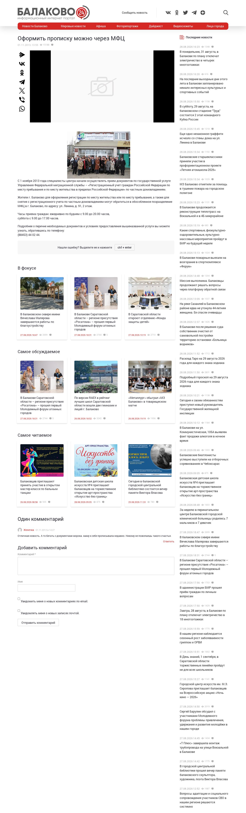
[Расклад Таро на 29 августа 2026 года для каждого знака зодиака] (212, 354)
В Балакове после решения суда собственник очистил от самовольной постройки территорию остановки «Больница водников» (203, 335)
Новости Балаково (34, 26)
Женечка (29, 530)
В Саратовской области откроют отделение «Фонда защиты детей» (147, 318)
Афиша (101, 26)
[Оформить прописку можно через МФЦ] (51, 45)
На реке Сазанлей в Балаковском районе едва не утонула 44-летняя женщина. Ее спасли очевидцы (203, 308)
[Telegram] (23, 81)
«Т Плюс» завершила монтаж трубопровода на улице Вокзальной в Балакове (204, 747)
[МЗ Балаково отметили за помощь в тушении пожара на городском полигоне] (212, 179)
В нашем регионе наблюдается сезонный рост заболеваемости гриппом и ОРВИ (201, 638)
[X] (23, 90)
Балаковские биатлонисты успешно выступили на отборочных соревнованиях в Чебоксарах (204, 459)
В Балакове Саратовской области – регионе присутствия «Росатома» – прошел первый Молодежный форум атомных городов (96, 321)
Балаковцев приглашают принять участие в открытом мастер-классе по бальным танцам (40, 486)
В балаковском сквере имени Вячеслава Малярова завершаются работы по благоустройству (40, 319)
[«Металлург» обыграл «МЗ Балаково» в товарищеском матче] (150, 377)
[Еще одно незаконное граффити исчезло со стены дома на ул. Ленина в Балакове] (212, 129)
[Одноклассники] (23, 72)
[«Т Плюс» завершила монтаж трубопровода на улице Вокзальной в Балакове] (212, 738)
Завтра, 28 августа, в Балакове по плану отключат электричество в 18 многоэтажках (203, 615)
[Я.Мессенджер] (23, 54)
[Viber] (23, 99)
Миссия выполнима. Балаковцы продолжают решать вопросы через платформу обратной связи (202, 285)
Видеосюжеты (183, 26)
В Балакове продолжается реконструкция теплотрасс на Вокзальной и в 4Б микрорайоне (201, 211)
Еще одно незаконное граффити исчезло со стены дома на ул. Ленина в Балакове (201, 138)
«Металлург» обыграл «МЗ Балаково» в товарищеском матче (147, 401)
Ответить (168, 541)
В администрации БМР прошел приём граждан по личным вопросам (201, 592)
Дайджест (156, 26)
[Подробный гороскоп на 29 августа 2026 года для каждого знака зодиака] (212, 372)
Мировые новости (73, 26)
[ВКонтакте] (23, 63)
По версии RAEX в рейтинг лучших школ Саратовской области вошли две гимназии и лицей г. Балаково (95, 403)
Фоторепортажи (127, 26)
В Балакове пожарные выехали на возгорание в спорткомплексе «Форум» (203, 262)
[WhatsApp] (24, 108)
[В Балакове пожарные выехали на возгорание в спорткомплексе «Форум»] (212, 253)
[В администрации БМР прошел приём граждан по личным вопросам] (212, 583)
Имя (20, 581)
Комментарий (27, 554)
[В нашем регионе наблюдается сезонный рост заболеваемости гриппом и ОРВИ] (212, 629)
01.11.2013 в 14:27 (45, 529)
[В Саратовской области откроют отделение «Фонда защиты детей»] (150, 293)
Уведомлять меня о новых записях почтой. (50, 613)
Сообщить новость (134, 12)
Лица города (215, 26)
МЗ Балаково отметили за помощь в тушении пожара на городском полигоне (203, 188)
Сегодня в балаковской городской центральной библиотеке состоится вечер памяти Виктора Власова (147, 486)
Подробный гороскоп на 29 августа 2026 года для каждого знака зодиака (204, 381)
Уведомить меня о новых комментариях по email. (54, 601)
